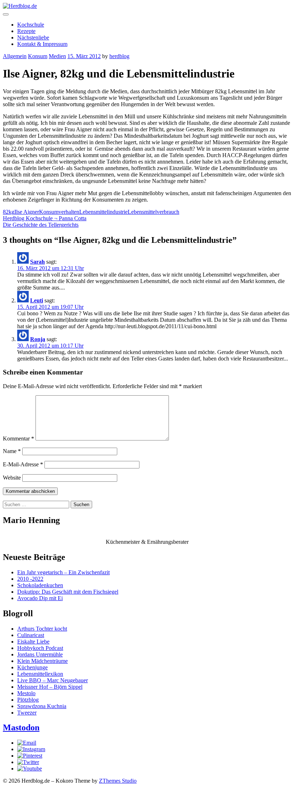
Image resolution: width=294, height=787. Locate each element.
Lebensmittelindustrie (103, 212)
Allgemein (15, 56)
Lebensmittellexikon (40, 674)
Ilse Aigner (26, 212)
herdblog (119, 56)
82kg (8, 212)
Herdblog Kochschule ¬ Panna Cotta (44, 218)
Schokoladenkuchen (40, 585)
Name (12, 451)
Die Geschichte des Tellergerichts (41, 225)
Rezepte (26, 31)
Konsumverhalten (59, 212)
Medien (57, 56)
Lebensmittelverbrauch (153, 212)
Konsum (37, 56)
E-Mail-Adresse (23, 464)
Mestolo (26, 693)
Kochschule (30, 25)
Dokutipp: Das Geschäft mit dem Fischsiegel (67, 592)
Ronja (37, 339)
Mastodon (21, 727)
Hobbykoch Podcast (40, 648)
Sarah (37, 262)
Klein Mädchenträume (42, 661)
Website (12, 478)
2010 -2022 (30, 579)
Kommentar (18, 438)
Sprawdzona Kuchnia (41, 706)
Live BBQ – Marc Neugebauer (52, 680)
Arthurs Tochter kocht (42, 629)
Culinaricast (30, 635)
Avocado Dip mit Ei (40, 598)
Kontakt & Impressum (42, 44)
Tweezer (27, 713)
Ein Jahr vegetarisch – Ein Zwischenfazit (63, 572)
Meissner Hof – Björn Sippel (49, 687)
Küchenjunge (32, 667)
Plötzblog (28, 700)
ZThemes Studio (118, 781)
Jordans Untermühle (40, 654)
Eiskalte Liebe (33, 641)
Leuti (36, 300)
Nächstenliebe (33, 37)
